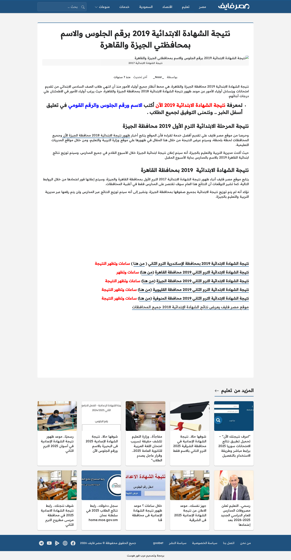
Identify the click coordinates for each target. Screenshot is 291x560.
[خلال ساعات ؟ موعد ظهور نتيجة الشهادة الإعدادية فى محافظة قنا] (145, 500)
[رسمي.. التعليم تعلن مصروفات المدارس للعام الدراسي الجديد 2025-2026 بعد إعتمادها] (234, 500)
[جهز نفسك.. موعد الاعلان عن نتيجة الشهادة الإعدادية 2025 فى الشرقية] (189, 500)
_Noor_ (158, 77)
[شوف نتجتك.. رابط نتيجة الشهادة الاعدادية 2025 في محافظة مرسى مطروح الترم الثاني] (57, 500)
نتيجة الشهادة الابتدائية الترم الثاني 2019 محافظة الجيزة (202, 280)
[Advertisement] (145, 229)
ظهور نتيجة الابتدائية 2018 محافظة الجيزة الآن (96, 135)
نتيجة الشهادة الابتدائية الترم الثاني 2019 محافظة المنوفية (201, 298)
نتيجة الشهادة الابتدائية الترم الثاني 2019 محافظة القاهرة (202, 272)
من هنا (139, 263)
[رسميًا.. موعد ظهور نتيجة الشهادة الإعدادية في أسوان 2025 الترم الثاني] (57, 433)
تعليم (226, 390)
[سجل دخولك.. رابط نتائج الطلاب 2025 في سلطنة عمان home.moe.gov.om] (101, 500)
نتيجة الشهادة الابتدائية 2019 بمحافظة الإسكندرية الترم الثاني (198, 263)
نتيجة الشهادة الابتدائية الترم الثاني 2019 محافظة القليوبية (201, 289)
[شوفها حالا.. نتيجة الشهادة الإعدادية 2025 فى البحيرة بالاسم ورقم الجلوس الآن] (101, 433)
